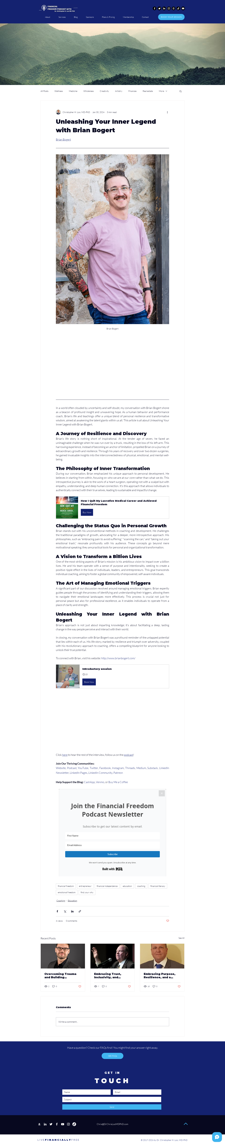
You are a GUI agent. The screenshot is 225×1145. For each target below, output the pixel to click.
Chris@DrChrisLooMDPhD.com (112, 1124)
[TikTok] (178, 8)
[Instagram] (169, 8)
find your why (87, 892)
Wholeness (88, 91)
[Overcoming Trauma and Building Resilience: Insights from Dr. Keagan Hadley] (63, 956)
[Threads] (173, 8)
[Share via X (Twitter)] (64, 911)
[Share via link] (79, 911)
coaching (141, 886)
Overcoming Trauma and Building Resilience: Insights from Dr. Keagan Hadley (60, 975)
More (161, 91)
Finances (132, 91)
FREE (75, 1139)
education (127, 886)
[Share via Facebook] (57, 911)
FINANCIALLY (54, 1139)
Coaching (60, 900)
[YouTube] (62, 1124)
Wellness (58, 91)
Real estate (148, 91)
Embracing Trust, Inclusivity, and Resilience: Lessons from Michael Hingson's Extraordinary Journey (112, 975)
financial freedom (66, 886)
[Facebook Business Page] (57, 1124)
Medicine (73, 91)
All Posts (44, 91)
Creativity (104, 91)
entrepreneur (85, 886)
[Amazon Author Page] (39, 1124)
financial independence (107, 886)
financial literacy (157, 886)
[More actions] (167, 112)
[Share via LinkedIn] (72, 911)
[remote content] (112, 371)
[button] (180, 91)
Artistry (118, 91)
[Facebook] (154, 8)
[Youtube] (183, 8)
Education (72, 900)
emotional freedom (66, 892)
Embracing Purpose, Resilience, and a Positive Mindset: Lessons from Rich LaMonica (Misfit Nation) (159, 975)
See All (181, 938)
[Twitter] (159, 8)
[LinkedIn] (164, 8)
